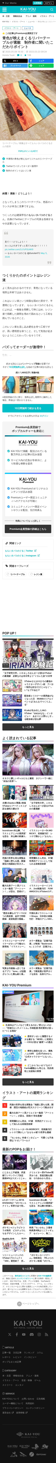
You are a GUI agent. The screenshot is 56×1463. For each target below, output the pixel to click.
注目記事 (17, 1352)
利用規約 (30, 1403)
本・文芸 (6, 1375)
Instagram (39, 1334)
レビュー (17, 1357)
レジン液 (37, 574)
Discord (32, 1334)
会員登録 (37, 3)
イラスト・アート (18, 22)
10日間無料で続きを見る (28, 408)
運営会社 (6, 1412)
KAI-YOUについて (10, 1398)
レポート (6, 1357)
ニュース (31, 22)
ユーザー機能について (12, 1403)
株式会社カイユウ (22, 1276)
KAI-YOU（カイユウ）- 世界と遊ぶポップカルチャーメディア (28, 10)
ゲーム (37, 1380)
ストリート (7, 1385)
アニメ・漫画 (32, 1375)
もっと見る (28, 726)
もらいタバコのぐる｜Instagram (20, 555)
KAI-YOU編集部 (44, 1276)
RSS (46, 1334)
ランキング (29, 1352)
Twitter (9, 1334)
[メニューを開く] (4, 9)
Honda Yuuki (8, 55)
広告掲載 (41, 1398)
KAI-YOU (5, 22)
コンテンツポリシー (25, 1278)
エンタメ (19, 1385)
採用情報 (20, 1412)
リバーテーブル (17, 574)
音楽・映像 (27, 1380)
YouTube (24, 1334)
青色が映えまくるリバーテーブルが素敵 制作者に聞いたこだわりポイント (28, 42)
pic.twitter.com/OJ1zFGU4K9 (19, 249)
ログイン (48, 3)
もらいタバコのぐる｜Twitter (19, 550)
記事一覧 (6, 1352)
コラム (40, 1352)
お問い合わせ (28, 1398)
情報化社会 (18, 1375)
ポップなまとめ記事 (11, 1361)
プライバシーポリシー (12, 1408)
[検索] (52, 9)
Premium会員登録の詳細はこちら (28, 528)
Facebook (17, 1334)
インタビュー (30, 1357)
